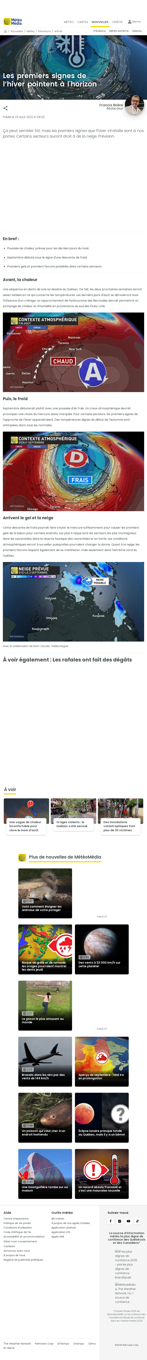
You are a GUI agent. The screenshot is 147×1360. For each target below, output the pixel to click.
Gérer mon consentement (20, 1241)
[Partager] (5, 108)
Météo (31, 31)
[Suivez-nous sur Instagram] (119, 1221)
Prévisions (44, 31)
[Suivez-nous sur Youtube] (128, 1221)
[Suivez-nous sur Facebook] (110, 1221)
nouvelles (17, 31)
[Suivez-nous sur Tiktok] (137, 1221)
